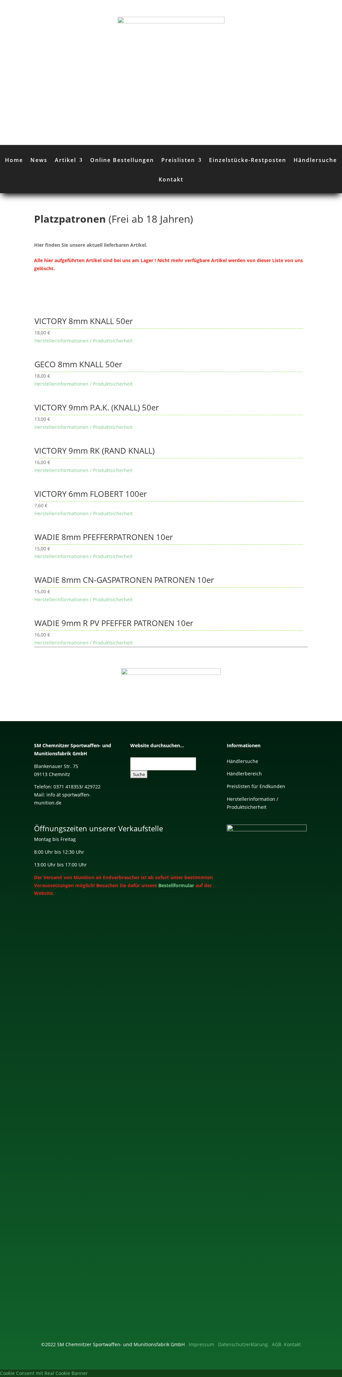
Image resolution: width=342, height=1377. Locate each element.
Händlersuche (315, 160)
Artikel (65, 160)
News (38, 160)
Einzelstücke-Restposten (247, 160)
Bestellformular (176, 885)
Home (14, 160)
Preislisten (178, 160)
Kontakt (171, 179)
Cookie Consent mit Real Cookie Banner (44, 1373)
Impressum (201, 1344)
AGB (276, 1344)
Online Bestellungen (122, 160)
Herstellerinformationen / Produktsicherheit (83, 340)
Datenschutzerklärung (243, 1344)
